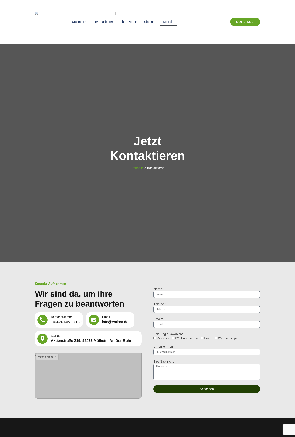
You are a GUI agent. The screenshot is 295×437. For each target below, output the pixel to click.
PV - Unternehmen (187, 338)
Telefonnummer (61, 317)
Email (106, 317)
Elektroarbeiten (103, 22)
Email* (158, 319)
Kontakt (168, 22)
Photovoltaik (128, 22)
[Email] (94, 320)
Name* (158, 289)
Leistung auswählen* (168, 334)
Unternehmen (163, 347)
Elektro (208, 338)
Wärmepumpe (227, 338)
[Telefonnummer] (42, 320)
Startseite (79, 22)
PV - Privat (163, 338)
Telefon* (159, 304)
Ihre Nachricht (163, 362)
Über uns (150, 22)
